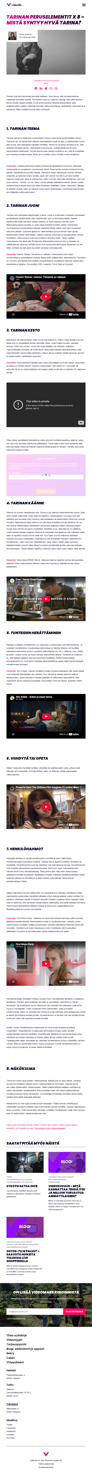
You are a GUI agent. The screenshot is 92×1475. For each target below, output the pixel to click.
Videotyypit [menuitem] (14, 1340)
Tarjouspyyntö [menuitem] (16, 1344)
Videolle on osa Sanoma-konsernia (46, 1460)
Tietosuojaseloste (46, 1464)
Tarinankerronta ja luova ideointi (46, 80)
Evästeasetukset (46, 1467)
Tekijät (9, 1177)
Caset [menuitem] (10, 1358)
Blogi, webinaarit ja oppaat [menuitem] (25, 1349)
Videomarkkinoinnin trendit (17, 1247)
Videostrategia (54, 1182)
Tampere (12, 1404)
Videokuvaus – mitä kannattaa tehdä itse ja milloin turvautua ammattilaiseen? (66, 1191)
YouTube (10, 1438)
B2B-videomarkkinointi (57, 1179)
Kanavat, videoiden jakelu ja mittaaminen (22, 1244)
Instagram (11, 1431)
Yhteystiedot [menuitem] (15, 1362)
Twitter (9, 1425)
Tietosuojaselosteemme (15, 1318)
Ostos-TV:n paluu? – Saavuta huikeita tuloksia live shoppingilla (22, 1256)
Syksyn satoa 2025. (22, 1186)
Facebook (11, 1428)
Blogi (46, 83)
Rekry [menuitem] (10, 1353)
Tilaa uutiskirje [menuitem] (16, 1335)
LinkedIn (10, 1434)
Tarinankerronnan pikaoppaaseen (49, 1128)
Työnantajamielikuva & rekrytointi (19, 1182)
